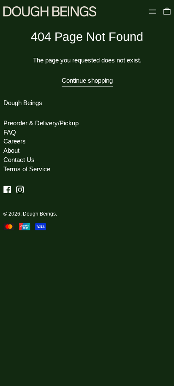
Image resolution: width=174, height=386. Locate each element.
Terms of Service (26, 169)
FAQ (9, 132)
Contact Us (19, 159)
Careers (14, 141)
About (11, 150)
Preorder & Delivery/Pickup (41, 123)
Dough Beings (22, 102)
